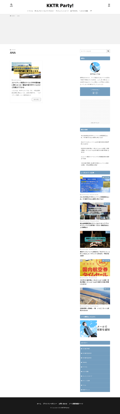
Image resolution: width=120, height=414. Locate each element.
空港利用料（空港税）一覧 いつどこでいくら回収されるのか (94, 309)
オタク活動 (85, 371)
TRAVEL (107, 203)
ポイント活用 (86, 380)
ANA (18, 16)
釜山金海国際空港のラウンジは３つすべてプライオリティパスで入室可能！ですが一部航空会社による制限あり (94, 225)
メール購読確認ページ (76, 403)
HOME (13, 16)
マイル (84, 385)
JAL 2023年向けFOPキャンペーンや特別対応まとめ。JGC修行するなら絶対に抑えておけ (94, 136)
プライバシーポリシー (50, 403)
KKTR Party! (65, 407)
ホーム (39, 403)
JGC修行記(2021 (87, 358)
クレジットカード (87, 376)
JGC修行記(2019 (87, 353)
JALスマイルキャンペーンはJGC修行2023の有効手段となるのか (95, 143)
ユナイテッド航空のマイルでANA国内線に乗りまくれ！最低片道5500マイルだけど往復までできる (26, 85)
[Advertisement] (60, 30)
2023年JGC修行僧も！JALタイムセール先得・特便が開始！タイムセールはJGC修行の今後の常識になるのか (95, 150)
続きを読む (36, 99)
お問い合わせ (63, 403)
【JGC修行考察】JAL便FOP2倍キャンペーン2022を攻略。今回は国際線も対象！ (94, 164)
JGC (108, 232)
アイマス (84, 367)
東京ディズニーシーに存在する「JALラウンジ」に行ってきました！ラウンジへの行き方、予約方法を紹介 (95, 253)
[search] (108, 51)
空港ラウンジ (86, 389)
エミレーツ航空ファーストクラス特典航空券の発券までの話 (95, 157)
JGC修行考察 (106, 177)
